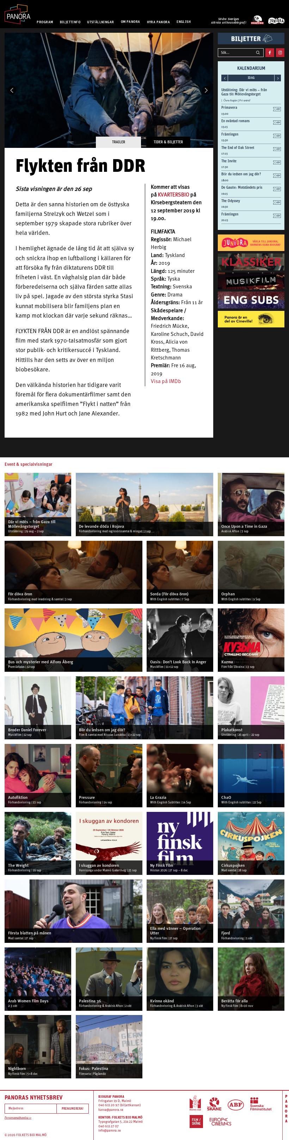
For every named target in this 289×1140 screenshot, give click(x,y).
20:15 (224, 220)
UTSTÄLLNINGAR (100, 22)
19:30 (224, 206)
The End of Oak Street (237, 147)
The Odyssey (230, 201)
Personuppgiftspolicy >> (18, 1117)
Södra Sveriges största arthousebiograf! (228, 21)
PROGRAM (45, 22)
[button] (11, 90)
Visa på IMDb (166, 381)
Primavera (229, 107)
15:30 (224, 140)
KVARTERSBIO (173, 195)
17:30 (224, 167)
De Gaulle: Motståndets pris (241, 187)
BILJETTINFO (70, 22)
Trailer (118, 142)
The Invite (228, 161)
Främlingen (229, 134)
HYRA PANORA (158, 22)
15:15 (224, 127)
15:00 (224, 113)
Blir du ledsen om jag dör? (241, 174)
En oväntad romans (235, 121)
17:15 (224, 153)
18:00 (224, 180)
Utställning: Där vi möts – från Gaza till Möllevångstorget (244, 92)
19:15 (224, 193)
